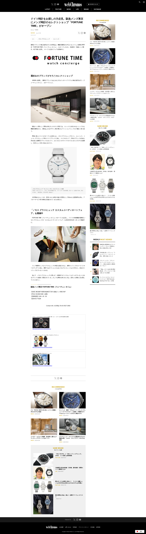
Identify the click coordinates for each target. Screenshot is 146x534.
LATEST (47, 9)
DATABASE (97, 9)
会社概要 (61, 527)
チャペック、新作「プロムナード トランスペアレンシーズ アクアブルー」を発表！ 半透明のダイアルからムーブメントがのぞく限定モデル (72, 411)
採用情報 (98, 527)
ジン (33, 39)
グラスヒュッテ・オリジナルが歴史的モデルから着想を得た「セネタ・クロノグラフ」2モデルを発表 (72, 438)
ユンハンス (56, 39)
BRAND (86, 9)
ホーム (32, 29)
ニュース (38, 33)
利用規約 (75, 527)
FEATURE (58, 9)
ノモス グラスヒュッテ (44, 39)
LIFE (77, 9)
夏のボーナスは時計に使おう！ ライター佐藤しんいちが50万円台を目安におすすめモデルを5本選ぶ (102, 197)
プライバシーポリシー (84, 527)
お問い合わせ (68, 527)
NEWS (69, 9)
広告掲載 (92, 527)
